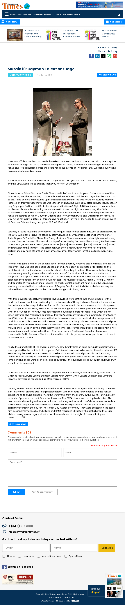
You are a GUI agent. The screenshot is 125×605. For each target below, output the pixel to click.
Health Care (61, 14)
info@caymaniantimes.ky (23, 532)
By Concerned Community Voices (109, 33)
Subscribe (107, 547)
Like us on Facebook (20, 567)
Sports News (75, 556)
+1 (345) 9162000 (20, 526)
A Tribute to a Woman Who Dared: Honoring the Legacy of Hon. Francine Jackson (33, 35)
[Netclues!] (75, 600)
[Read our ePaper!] (114, 599)
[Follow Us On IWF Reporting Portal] (62, 580)
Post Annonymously (42, 492)
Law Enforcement (35, 14)
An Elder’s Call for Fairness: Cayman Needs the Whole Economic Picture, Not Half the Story (71, 35)
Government (49, 14)
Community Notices (18, 14)
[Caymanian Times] (16, 6)
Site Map (69, 597)
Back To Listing (108, 47)
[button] (15, 35)
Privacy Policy (54, 597)
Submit (16, 492)
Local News (28, 556)
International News (51, 556)
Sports (70, 14)
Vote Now (11, 22)
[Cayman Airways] (99, 5)
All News (11, 556)
